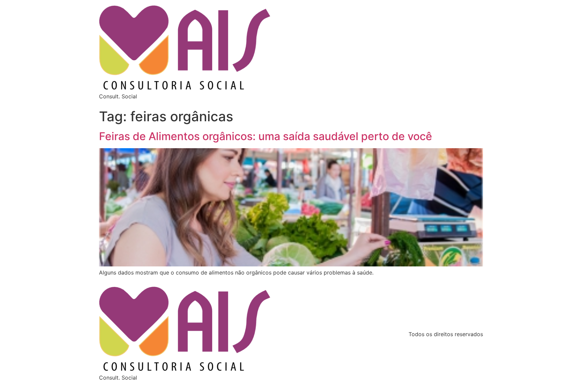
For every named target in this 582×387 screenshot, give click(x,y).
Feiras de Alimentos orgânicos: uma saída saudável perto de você (265, 136)
